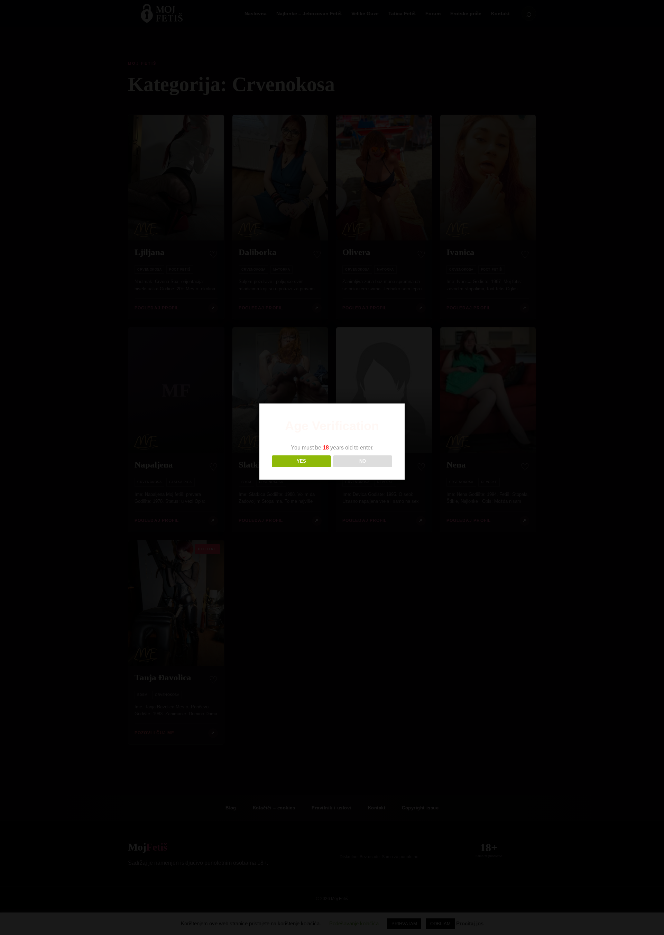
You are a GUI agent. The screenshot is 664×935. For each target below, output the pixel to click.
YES (301, 461)
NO (362, 461)
